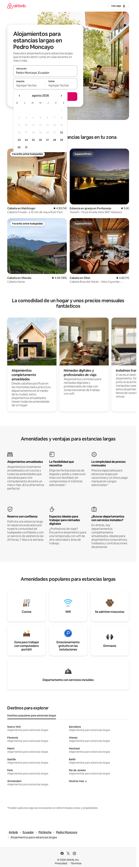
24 (26, 140)
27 (47, 140)
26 (40, 140)
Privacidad (61, 863)
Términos (76, 863)
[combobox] (45, 72)
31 (26, 147)
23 (19, 140)
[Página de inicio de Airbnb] (16, 5)
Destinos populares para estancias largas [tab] (31, 715)
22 (61, 132)
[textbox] (29, 85)
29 (61, 140)
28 (54, 140)
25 (33, 140)
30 (19, 147)
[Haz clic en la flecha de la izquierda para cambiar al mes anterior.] (19, 96)
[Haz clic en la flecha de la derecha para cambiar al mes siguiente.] (61, 96)
